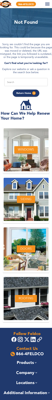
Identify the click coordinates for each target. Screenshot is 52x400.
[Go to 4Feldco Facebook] (14, 339)
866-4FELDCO (30, 354)
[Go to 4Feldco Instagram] (21, 339)
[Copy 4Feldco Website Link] (40, 339)
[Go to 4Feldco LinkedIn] (33, 339)
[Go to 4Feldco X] (27, 339)
